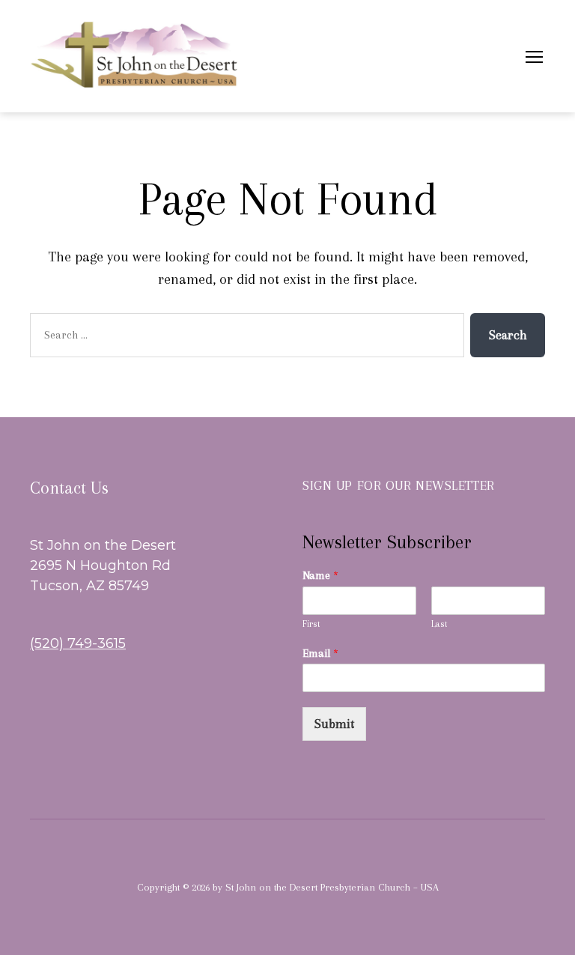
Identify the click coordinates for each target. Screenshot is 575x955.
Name (320, 575)
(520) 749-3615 (78, 643)
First (311, 624)
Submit (334, 723)
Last (439, 624)
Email (320, 653)
